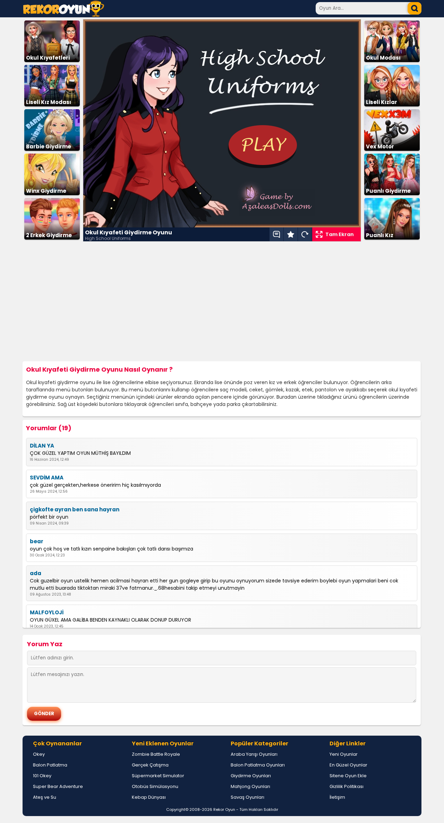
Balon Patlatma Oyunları (258, 765)
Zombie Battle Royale (156, 754)
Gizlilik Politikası (347, 786)
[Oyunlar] (63, 15)
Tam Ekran (339, 234)
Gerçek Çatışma (150, 765)
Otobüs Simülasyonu (155, 786)
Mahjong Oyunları (250, 786)
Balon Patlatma (50, 765)
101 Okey (42, 775)
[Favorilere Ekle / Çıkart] (291, 234)
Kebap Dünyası (149, 797)
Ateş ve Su (44, 797)
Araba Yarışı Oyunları (254, 754)
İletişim (337, 797)
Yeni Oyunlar (344, 754)
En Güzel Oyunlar (348, 765)
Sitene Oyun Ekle (348, 775)
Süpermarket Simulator (158, 775)
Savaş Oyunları (247, 797)
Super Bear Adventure (58, 786)
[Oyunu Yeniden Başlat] (305, 234)
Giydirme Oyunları (251, 775)
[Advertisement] (222, 302)
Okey (39, 754)
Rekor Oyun (224, 809)
